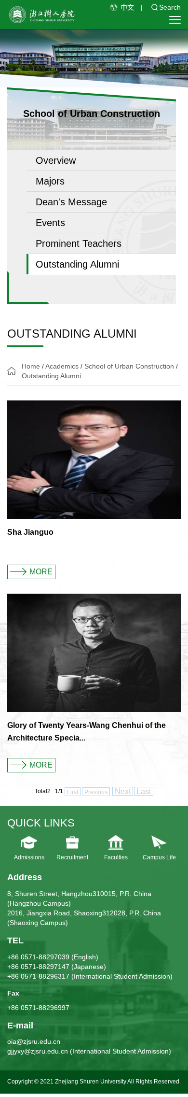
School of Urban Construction (129, 366)
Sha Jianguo (30, 532)
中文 (127, 7)
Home (31, 366)
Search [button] (170, 7)
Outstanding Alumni (51, 376)
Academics (62, 366)
